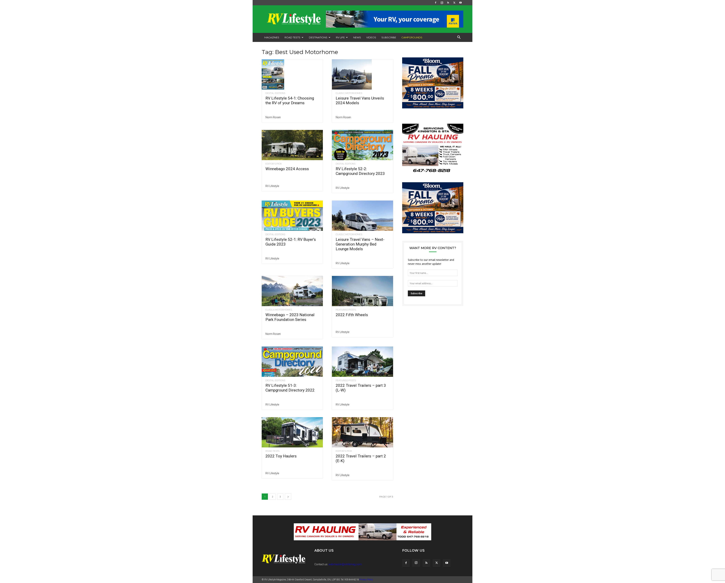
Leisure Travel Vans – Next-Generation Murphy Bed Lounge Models (360, 244)
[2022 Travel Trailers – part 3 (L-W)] (362, 362)
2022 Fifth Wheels (352, 315)
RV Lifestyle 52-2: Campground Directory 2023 (360, 171)
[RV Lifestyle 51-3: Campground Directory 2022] (292, 362)
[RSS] (448, 2)
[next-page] (288, 496)
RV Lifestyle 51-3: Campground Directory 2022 (290, 387)
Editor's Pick (273, 164)
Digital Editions (275, 93)
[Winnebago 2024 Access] (292, 145)
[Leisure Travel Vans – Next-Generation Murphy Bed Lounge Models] (362, 216)
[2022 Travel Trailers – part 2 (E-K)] (362, 432)
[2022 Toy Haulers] (292, 432)
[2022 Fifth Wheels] (362, 291)
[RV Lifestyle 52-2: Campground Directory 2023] (362, 145)
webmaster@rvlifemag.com (345, 564)
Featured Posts (346, 310)
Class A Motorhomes (278, 310)
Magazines (271, 37)
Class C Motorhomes (349, 93)
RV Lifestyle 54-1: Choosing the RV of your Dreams (289, 100)
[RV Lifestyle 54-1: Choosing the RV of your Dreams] (292, 74)
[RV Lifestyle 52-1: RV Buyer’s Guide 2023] (292, 216)
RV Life (340, 37)
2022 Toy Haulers (281, 456)
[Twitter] (454, 2)
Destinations (318, 37)
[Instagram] (442, 2)
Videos (371, 37)
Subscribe (388, 37)
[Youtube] (460, 2)
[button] (458, 37)
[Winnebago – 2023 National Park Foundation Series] (292, 291)
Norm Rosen (273, 117)
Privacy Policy (366, 579)
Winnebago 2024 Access (287, 169)
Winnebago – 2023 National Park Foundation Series (290, 317)
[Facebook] (435, 2)
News (357, 37)
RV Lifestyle (272, 186)
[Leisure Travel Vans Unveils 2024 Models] (362, 74)
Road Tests (292, 37)
